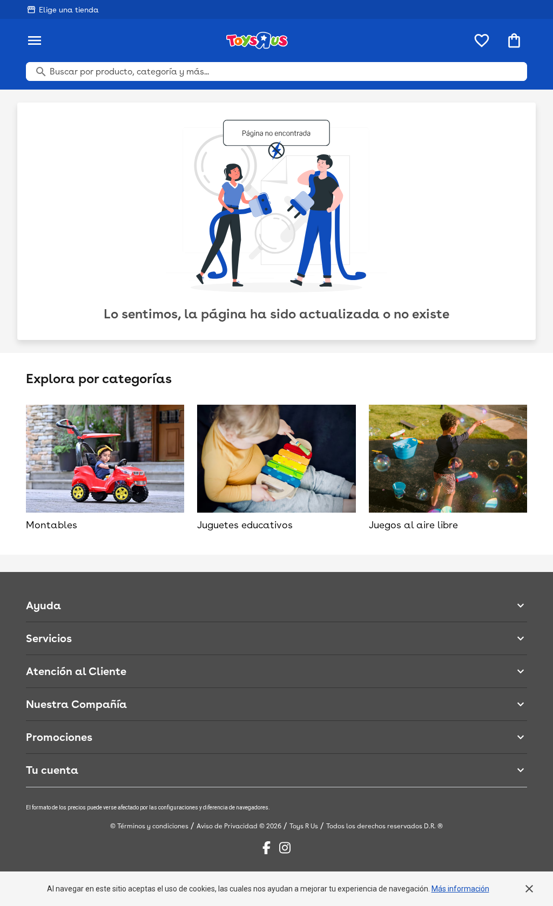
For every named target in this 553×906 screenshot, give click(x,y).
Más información (460, 888)
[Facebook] (266, 847)
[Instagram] (285, 847)
